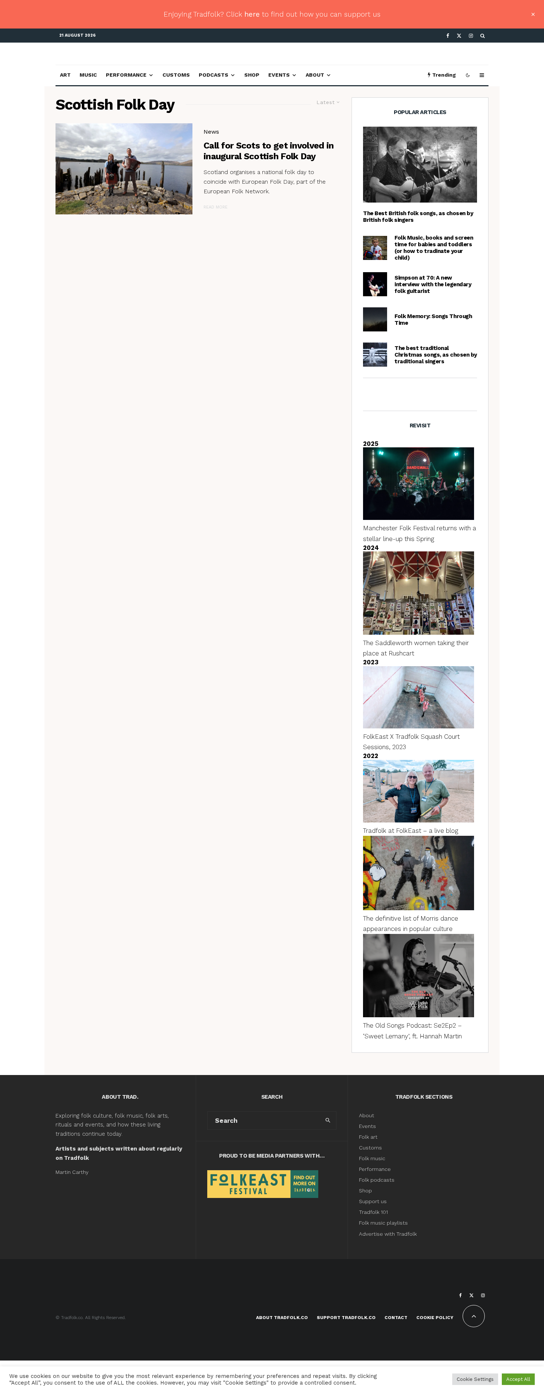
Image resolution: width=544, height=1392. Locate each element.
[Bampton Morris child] (375, 248)
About (315, 75)
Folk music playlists (383, 1223)
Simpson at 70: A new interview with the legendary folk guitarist (432, 284)
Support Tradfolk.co (346, 1317)
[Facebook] (448, 36)
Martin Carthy (72, 1172)
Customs (176, 75)
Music (88, 75)
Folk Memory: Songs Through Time (433, 319)
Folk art (369, 1137)
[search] (328, 1120)
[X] (459, 36)
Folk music (372, 1158)
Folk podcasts (376, 1180)
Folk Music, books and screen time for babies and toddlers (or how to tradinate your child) (433, 247)
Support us (373, 1201)
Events (279, 75)
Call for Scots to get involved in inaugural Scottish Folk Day (268, 150)
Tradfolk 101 (373, 1212)
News (211, 131)
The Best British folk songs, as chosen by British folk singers (418, 216)
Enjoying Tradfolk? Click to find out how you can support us (272, 14)
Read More (216, 207)
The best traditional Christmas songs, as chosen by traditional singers (435, 355)
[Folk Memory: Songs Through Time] (375, 319)
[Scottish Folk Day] (124, 169)
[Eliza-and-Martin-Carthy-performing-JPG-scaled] (420, 165)
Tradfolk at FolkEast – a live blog (410, 830)
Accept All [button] (518, 1379)
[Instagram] (471, 36)
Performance (126, 75)
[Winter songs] (375, 355)
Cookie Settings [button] (475, 1379)
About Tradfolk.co (282, 1317)
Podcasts (213, 75)
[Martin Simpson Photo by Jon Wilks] (375, 284)
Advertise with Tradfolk (388, 1234)
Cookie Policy (434, 1317)
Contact (396, 1317)
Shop (251, 75)
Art (65, 75)
